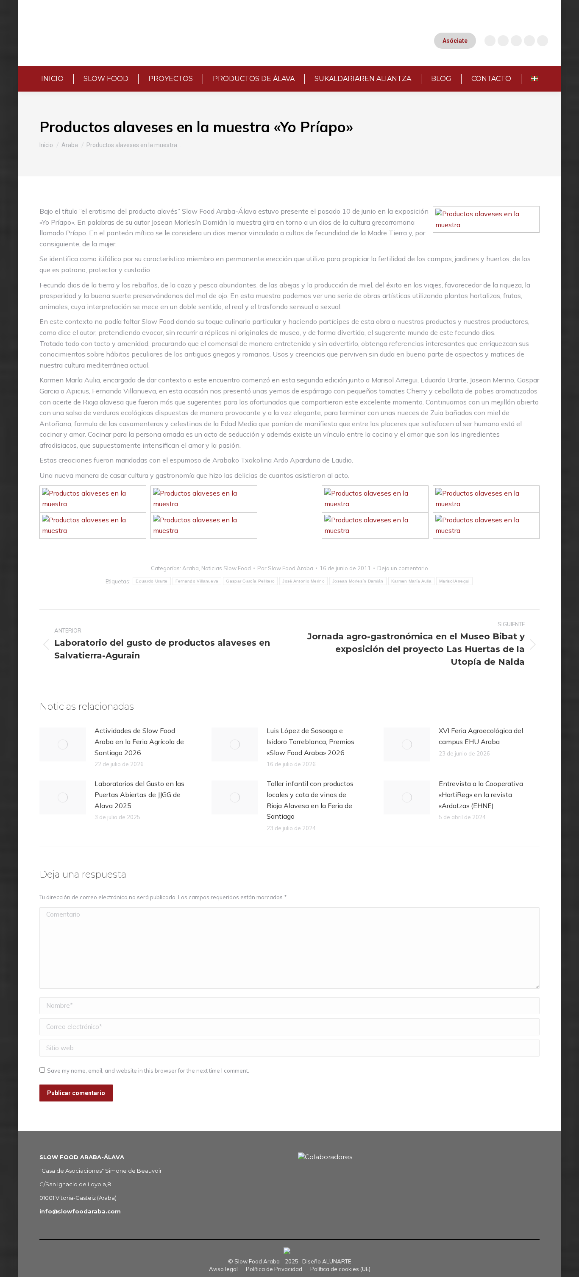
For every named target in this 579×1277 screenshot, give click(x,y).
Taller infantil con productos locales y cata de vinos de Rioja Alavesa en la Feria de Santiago (310, 799)
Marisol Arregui (454, 581)
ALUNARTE (336, 1261)
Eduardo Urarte (151, 581)
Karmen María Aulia (411, 581)
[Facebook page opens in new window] (516, 40)
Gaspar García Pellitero (250, 581)
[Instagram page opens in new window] (489, 40)
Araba (190, 568)
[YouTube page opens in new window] (503, 40)
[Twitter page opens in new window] (529, 40)
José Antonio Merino (303, 581)
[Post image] (62, 744)
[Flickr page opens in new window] (542, 40)
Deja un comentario (402, 568)
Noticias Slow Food (226, 568)
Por (285, 568)
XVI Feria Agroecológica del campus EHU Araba (481, 736)
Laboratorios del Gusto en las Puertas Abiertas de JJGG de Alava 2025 (139, 794)
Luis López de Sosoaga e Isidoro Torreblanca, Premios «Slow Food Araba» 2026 (310, 741)
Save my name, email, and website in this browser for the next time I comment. (148, 1070)
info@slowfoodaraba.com (80, 1211)
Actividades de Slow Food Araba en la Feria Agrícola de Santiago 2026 (139, 741)
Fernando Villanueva (197, 581)
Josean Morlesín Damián (358, 581)
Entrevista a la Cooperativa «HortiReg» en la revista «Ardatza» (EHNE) (481, 794)
